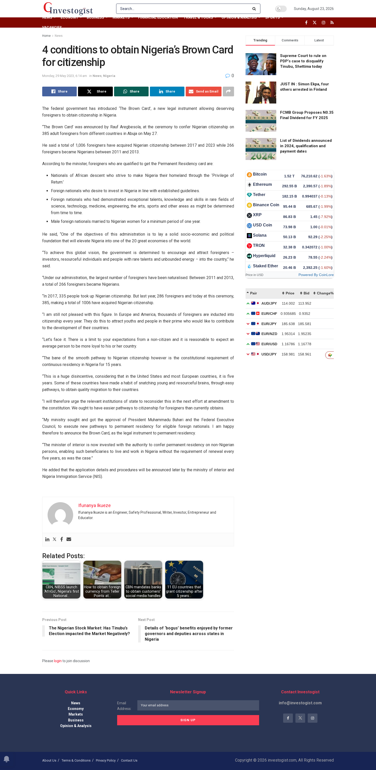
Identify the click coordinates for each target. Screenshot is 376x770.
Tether (259, 194)
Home (46, 36)
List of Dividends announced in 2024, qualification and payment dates (306, 146)
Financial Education (158, 17)
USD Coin (262, 225)
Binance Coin (266, 205)
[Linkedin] (47, 539)
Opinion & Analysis (239, 17)
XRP (257, 215)
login (58, 661)
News (47, 17)
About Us (49, 760)
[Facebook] (61, 539)
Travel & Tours (198, 17)
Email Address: (124, 706)
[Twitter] (54, 539)
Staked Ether (265, 266)
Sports (272, 17)
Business (95, 17)
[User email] (69, 539)
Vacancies (52, 28)
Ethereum (262, 184)
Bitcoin (260, 174)
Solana (260, 235)
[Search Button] (255, 9)
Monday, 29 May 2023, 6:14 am (64, 76)
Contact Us (129, 760)
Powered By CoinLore (316, 275)
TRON (259, 245)
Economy (69, 17)
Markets (121, 17)
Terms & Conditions (76, 760)
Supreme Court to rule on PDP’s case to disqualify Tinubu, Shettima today (303, 61)
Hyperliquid (264, 256)
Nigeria (109, 76)
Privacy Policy (106, 760)
